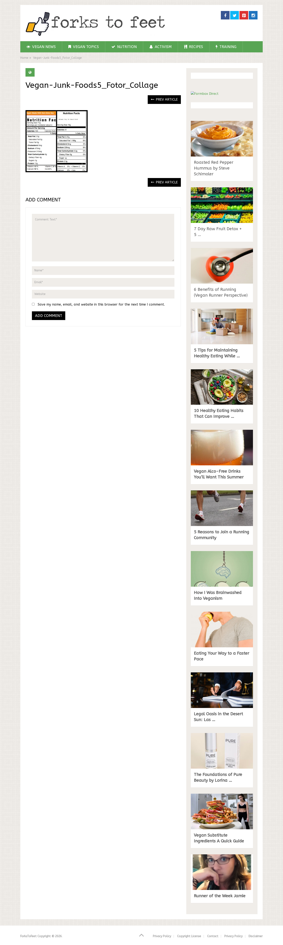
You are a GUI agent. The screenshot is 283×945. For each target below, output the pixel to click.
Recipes (195, 47)
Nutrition (126, 47)
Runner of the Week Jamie (220, 895)
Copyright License (189, 936)
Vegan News (43, 47)
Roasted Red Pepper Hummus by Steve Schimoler (213, 168)
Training (227, 47)
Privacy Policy (162, 936)
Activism (163, 47)
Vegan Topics (85, 47)
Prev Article (166, 99)
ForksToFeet (28, 936)
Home (24, 58)
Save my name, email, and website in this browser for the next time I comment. (101, 304)
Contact (212, 936)
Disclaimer (256, 936)
